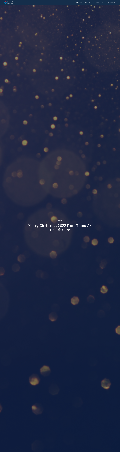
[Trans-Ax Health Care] (15, 2)
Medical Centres (79, 2)
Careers (102, 2)
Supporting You (87, 2)
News (93, 2)
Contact (97, 2)
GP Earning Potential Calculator (110, 2)
